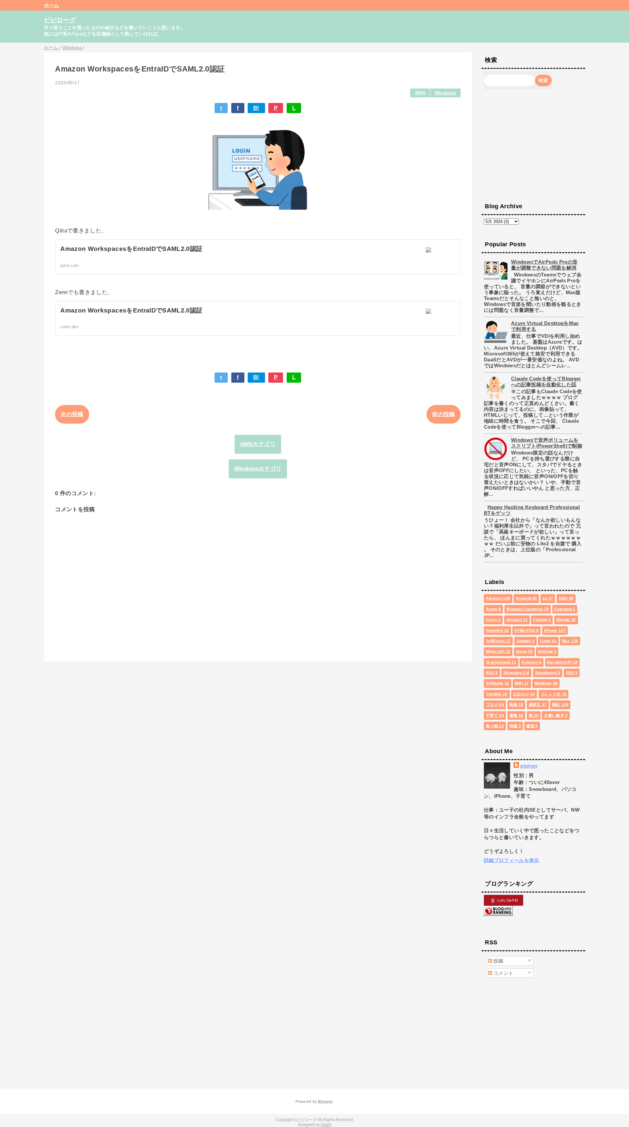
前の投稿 (443, 414)
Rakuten (532, 662)
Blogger (325, 1101)
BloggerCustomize (527, 609)
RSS (492, 673)
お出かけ (524, 694)
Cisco (493, 619)
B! (256, 108)
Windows (445, 93)
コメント (503, 973)
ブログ (495, 704)
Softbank (497, 683)
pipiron (528, 766)
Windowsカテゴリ (258, 469)
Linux (548, 641)
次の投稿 (72, 414)
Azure (493, 609)
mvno (524, 651)
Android (526, 598)
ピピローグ (60, 20)
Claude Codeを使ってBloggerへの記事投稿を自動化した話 (546, 381)
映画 (516, 704)
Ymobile (496, 694)
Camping (564, 609)
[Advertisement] (533, 146)
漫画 (532, 726)
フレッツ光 (554, 694)
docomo (517, 619)
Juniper (525, 641)
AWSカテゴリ (258, 444)
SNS (572, 673)
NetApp (547, 651)
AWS (420, 93)
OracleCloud (501, 662)
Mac (570, 641)
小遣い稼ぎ (555, 715)
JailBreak (498, 641)
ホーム (51, 5)
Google (566, 619)
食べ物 (495, 726)
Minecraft (498, 651)
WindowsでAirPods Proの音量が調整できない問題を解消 (544, 265)
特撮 (515, 726)
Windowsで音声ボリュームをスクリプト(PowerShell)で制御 (546, 443)
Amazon (498, 598)
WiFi (522, 683)
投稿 (498, 961)
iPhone (555, 630)
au (548, 598)
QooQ (326, 1124)
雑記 (560, 704)
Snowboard (548, 673)
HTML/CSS (526, 630)
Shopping (516, 673)
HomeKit (497, 630)
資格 (516, 715)
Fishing (542, 619)
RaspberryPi (562, 662)
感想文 (538, 704)
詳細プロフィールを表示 (511, 860)
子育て (495, 715)
